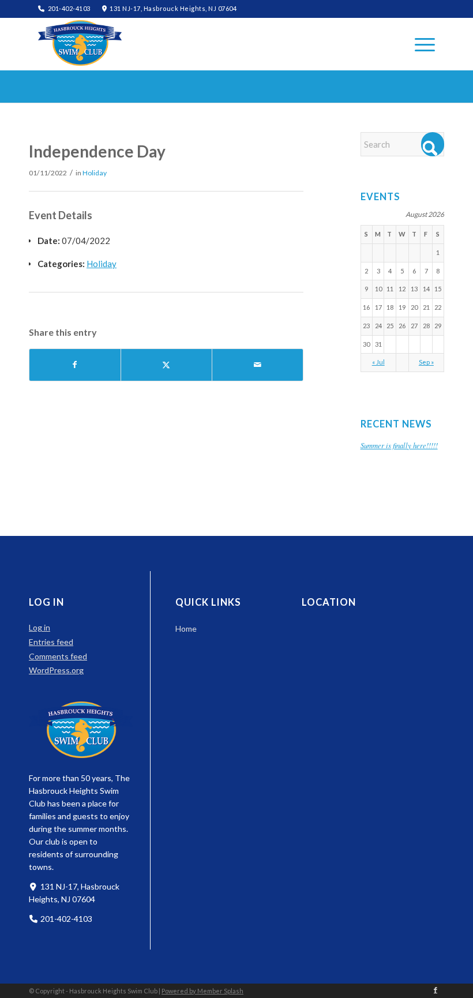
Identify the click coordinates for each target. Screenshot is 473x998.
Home (186, 628)
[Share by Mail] (257, 365)
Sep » (426, 362)
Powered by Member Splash (202, 991)
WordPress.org (56, 670)
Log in (39, 627)
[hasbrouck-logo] (80, 43)
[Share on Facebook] (75, 365)
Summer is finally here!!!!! (399, 445)
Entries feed (51, 642)
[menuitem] (419, 44)
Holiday (94, 172)
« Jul (378, 362)
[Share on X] (166, 365)
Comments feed (58, 656)
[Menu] (419, 44)
